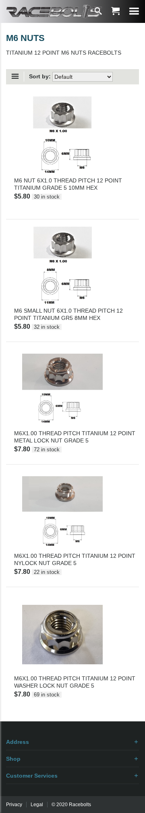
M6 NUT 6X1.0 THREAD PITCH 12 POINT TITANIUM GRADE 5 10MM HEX (68, 184)
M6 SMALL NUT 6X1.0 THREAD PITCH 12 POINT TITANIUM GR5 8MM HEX (68, 314)
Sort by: (40, 76)
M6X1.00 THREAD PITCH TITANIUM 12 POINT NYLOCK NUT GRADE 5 (74, 559)
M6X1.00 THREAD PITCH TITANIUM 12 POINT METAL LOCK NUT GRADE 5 (74, 437)
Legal (37, 804)
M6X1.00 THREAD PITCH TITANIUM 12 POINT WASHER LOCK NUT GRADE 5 (74, 682)
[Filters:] (17, 77)
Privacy (14, 804)
